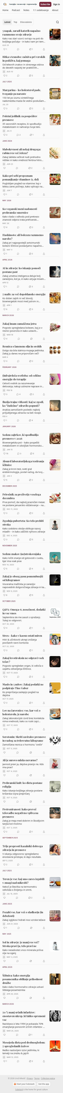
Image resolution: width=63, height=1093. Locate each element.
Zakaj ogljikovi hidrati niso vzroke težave (23, 919)
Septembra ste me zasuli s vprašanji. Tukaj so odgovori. (21, 619)
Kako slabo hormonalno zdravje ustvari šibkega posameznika (23, 988)
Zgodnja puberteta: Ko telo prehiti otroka (23, 522)
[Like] (4, 168)
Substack (19, 1089)
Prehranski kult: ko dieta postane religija (22, 784)
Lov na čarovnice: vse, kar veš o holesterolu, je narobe (21, 712)
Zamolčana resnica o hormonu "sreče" (22, 744)
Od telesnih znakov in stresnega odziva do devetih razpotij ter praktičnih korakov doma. (23, 66)
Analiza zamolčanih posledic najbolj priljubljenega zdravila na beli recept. (21, 411)
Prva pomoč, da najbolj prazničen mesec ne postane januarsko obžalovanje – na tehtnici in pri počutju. (23, 504)
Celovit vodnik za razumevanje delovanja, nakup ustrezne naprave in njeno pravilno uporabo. (22, 385)
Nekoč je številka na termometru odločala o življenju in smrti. (19, 888)
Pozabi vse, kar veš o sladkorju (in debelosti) (22, 914)
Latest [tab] (7, 22)
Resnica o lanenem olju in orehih (22, 346)
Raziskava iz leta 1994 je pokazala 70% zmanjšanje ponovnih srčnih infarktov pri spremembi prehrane (24, 1025)
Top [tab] (15, 22)
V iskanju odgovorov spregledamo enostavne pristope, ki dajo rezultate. (21, 855)
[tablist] (17, 22)
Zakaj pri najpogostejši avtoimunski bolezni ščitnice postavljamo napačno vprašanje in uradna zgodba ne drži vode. (22, 244)
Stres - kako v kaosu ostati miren (22, 635)
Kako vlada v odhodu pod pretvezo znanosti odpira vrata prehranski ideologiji (20, 218)
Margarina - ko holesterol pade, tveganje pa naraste (21, 91)
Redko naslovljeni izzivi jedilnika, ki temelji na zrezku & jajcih (20, 1052)
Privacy (30, 1078)
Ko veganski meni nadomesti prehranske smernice (19, 210)
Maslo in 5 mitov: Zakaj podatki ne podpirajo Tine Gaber (22, 686)
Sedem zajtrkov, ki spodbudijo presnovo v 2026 (20, 436)
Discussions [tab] (26, 22)
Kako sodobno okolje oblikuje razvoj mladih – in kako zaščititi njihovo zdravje (23, 530)
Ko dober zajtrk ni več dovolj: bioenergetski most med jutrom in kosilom (20, 300)
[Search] (57, 22)
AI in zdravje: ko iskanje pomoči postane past (21, 269)
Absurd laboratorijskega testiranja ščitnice (23, 463)
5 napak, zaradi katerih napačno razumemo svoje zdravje (21, 32)
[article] (31, 40)
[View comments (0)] (18, 49)
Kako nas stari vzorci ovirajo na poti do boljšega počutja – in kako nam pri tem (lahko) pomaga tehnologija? (22, 40)
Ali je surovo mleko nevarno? (19, 760)
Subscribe (45, 4)
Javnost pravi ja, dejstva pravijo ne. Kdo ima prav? (23, 766)
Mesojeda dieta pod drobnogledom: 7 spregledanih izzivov (23, 1044)
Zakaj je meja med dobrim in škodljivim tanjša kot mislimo (23, 822)
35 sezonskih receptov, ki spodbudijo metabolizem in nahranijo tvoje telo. (21, 125)
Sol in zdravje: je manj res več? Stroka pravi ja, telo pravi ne (20, 944)
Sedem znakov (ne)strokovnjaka (21, 554)
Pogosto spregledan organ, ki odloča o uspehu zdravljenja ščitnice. (22, 667)
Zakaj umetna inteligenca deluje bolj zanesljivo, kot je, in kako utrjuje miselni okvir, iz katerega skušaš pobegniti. (23, 277)
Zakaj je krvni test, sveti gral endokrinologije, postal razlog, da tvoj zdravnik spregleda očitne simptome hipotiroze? (22, 470)
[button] (5, 10)
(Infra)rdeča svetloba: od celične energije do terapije (21, 377)
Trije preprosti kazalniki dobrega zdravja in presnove (22, 847)
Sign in (56, 4)
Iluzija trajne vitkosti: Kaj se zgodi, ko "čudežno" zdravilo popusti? (23, 403)
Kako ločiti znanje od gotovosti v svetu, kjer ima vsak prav (22, 559)
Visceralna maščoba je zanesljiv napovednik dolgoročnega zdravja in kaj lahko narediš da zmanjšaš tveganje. (23, 585)
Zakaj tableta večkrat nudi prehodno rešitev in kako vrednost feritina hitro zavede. (21, 158)
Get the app (43, 1084)
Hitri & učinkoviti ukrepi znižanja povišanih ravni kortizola (19, 641)
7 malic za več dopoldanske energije (24, 294)
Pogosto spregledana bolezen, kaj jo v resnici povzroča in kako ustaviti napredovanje (22, 329)
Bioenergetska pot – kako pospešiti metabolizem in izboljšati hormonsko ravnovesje (22, 444)
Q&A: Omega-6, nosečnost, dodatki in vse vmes (23, 611)
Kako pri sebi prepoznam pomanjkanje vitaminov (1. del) (20, 177)
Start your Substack (25, 1084)
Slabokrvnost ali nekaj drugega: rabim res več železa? (21, 151)
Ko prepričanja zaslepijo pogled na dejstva (20, 693)
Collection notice (48, 1078)
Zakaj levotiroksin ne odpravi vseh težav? (23, 659)
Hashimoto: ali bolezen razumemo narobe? (22, 236)
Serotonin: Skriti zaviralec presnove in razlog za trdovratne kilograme (24, 738)
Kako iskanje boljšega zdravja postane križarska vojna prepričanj (22, 792)
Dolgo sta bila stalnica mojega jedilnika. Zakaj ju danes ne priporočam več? (23, 352)
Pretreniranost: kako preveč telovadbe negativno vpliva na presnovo (20, 812)
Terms (37, 1078)
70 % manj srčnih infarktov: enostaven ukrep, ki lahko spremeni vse (23, 1016)
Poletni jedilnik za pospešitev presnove (19, 117)
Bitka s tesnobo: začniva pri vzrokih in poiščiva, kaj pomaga (23, 58)
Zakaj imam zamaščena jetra (19, 323)
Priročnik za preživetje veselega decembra (21, 496)
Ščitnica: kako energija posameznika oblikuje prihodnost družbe (22, 979)
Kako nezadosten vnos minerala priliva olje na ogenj (22, 951)
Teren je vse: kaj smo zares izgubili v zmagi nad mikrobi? (23, 880)
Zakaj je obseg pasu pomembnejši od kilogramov (22, 578)
